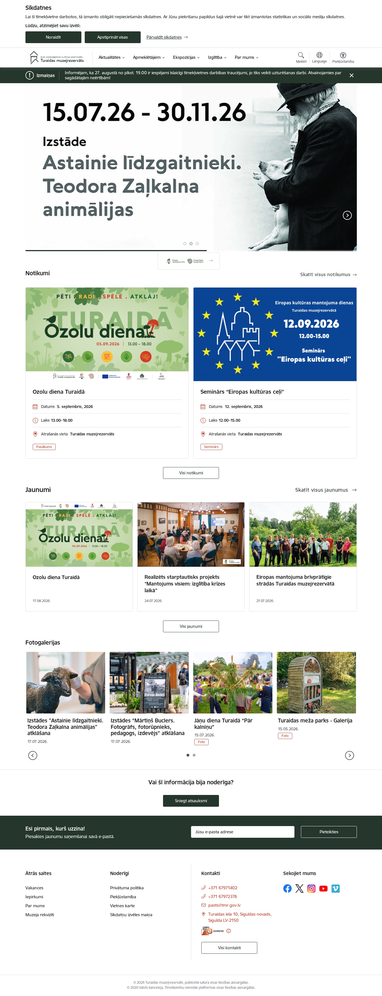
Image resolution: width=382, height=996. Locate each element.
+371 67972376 (222, 896)
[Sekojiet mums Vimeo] (335, 889)
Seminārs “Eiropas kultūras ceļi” (242, 391)
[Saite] (189, 261)
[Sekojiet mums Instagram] (311, 889)
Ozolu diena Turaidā (59, 391)
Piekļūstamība (123, 896)
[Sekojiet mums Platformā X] (299, 888)
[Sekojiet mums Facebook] (287, 888)
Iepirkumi (34, 896)
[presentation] (35, 216)
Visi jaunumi (191, 626)
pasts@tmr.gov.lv (224, 905)
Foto (201, 742)
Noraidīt (53, 37)
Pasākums (44, 447)
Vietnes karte (122, 905)
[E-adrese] (212, 931)
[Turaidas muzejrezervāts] (57, 57)
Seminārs (211, 447)
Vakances (34, 887)
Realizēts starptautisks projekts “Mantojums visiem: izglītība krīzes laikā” (185, 584)
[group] (191, 167)
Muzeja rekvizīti (39, 914)
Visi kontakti (229, 947)
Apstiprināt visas (112, 37)
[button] (185, 244)
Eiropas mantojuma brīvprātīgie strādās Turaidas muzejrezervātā (295, 580)
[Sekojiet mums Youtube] (323, 888)
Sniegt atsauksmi (191, 800)
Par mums (35, 905)
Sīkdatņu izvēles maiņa (131, 914)
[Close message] (351, 75)
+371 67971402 (222, 887)
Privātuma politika (127, 887)
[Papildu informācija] (229, 931)
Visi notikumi (191, 472)
